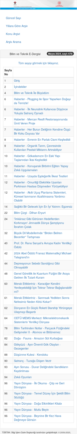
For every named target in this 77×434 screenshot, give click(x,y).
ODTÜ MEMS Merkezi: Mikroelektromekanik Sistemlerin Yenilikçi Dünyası (41, 320)
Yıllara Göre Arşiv (17, 26)
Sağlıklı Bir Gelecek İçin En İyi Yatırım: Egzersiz (43, 206)
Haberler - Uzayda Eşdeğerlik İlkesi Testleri (41, 176)
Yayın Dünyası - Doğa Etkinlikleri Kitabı (38, 403)
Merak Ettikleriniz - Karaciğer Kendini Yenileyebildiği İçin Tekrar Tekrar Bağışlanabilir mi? (43, 288)
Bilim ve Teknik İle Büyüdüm (31, 93)
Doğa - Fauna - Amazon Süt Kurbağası (38, 338)
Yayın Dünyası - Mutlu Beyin (31, 410)
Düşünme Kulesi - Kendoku (31, 354)
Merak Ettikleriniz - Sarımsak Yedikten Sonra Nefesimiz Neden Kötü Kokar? (41, 300)
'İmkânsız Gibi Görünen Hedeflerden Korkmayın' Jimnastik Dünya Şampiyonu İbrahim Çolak (39, 223)
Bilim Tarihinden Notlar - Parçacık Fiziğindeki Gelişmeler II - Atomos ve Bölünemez (41, 330)
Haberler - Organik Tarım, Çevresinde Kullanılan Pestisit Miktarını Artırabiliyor (38, 148)
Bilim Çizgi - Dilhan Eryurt (30, 213)
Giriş (17, 80)
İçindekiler (20, 87)
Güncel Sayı (13, 18)
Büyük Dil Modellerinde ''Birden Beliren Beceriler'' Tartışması (38, 235)
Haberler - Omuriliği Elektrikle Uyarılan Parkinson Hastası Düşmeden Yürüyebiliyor (41, 184)
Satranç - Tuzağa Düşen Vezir (32, 361)
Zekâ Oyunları (23, 377)
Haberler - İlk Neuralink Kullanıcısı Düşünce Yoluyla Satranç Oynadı (41, 111)
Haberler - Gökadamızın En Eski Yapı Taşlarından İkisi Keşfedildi (37, 158)
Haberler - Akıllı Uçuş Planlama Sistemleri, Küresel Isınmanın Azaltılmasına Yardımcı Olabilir (40, 196)
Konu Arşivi (13, 34)
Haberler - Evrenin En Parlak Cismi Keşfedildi (42, 139)
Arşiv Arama (13, 42)
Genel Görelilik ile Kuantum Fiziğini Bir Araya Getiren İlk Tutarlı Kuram (42, 275)
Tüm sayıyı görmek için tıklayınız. (38, 63)
